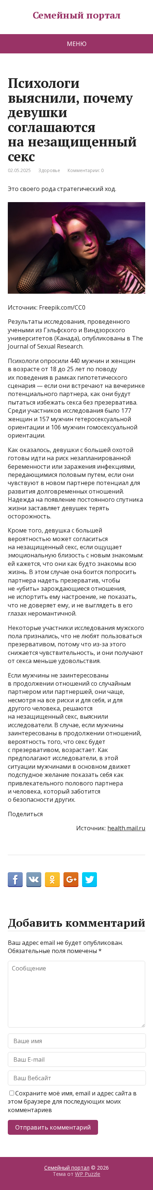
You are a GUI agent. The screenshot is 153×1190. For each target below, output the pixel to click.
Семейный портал (76, 15)
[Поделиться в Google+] (71, 879)
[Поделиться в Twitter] (89, 879)
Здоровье (49, 170)
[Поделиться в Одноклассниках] (52, 879)
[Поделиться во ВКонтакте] (33, 879)
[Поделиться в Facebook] (15, 879)
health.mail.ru (126, 828)
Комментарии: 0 (86, 170)
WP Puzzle (87, 1173)
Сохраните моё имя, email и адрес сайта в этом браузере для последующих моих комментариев (72, 1101)
